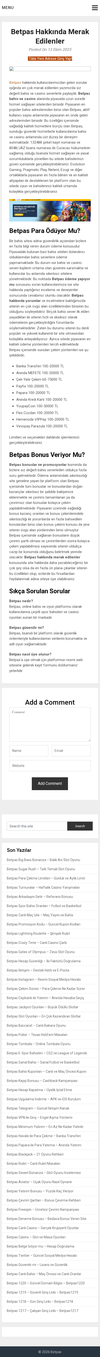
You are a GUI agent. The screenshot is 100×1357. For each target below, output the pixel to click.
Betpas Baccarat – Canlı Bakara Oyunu (36, 1025)
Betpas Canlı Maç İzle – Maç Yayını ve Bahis (40, 915)
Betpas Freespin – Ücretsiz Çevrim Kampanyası (43, 1209)
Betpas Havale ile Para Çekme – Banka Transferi (44, 1136)
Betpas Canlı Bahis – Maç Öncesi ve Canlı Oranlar (44, 1274)
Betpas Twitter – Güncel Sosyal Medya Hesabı (42, 1255)
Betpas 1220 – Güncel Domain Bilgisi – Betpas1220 (46, 1283)
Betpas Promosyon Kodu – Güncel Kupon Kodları (43, 924)
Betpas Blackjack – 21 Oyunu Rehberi (35, 1154)
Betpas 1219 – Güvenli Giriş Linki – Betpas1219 (42, 1292)
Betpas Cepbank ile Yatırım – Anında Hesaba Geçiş (45, 998)
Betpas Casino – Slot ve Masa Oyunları (36, 1237)
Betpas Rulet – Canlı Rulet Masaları (33, 1163)
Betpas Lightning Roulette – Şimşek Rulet (38, 933)
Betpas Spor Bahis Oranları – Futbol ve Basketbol (44, 906)
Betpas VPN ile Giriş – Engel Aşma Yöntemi (39, 1117)
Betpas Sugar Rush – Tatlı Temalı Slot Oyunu (41, 869)
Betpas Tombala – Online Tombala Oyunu (38, 1044)
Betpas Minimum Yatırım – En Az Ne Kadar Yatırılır (45, 1127)
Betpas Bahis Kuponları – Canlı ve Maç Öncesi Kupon (46, 1071)
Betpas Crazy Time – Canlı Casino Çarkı (37, 943)
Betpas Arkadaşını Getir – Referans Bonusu (40, 897)
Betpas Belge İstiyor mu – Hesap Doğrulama (40, 1246)
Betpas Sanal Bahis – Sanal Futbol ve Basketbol (43, 1062)
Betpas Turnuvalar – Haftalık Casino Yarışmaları (43, 887)
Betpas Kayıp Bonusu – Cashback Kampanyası (42, 1081)
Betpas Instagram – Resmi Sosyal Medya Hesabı (44, 979)
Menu (8, 7)
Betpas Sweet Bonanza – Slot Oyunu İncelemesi (44, 1173)
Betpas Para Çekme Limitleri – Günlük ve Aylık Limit (46, 878)
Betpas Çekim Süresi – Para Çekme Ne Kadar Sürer (46, 989)
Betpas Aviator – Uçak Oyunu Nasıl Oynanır (39, 1182)
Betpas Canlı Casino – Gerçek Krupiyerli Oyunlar (43, 1228)
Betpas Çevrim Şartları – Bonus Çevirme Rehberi (44, 1200)
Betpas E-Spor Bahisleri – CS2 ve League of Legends (47, 1053)
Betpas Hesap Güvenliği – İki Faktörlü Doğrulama (44, 961)
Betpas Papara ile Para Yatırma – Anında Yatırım (44, 1145)
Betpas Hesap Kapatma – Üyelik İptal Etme (39, 1090)
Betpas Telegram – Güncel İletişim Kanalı (38, 1108)
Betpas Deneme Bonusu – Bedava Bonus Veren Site (46, 1219)
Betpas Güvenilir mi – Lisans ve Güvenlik (37, 1265)
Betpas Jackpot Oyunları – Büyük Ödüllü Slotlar (42, 1007)
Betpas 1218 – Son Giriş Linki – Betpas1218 (40, 1301)
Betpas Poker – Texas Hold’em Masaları (37, 1035)
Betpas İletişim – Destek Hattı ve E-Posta (38, 970)
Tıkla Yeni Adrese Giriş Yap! (50, 58)
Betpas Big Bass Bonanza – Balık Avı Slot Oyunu (43, 860)
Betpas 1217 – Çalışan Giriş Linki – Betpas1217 (42, 1311)
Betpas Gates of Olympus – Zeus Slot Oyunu (41, 952)
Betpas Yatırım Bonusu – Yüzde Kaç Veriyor (40, 1191)
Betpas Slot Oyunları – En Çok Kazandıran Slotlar (44, 1016)
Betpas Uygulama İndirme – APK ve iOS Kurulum (44, 1099)
